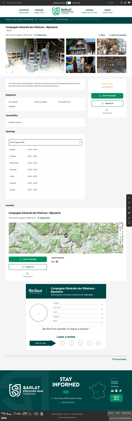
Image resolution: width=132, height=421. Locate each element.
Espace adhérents (77, 414)
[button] (129, 2)
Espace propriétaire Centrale (67, 417)
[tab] (43, 142)
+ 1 (112, 64)
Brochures (126, 413)
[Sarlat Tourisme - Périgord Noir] (63, 11)
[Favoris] (121, 3)
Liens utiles (66, 414)
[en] (129, 2)
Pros (118, 413)
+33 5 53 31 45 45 (16, 3)
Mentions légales (57, 414)
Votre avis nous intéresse (120, 418)
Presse (111, 413)
